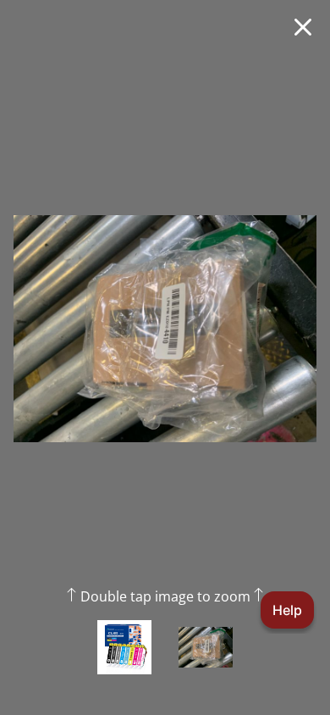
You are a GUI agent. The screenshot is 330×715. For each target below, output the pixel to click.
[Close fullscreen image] (302, 27)
